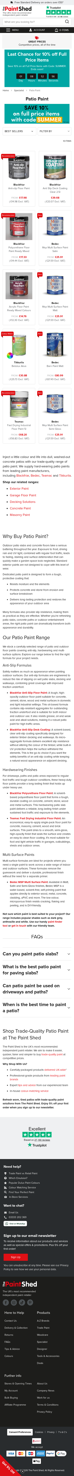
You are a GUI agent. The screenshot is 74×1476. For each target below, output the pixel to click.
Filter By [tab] (46, 131)
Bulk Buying (11, 1397)
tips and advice (27, 1085)
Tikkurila (65, 476)
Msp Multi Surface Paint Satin (55, 247)
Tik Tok (22, 1302)
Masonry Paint (20, 515)
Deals (40, 1363)
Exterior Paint (19, 489)
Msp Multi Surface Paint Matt (55, 307)
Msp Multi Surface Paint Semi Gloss (55, 425)
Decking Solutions (22, 502)
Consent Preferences (20, 1432)
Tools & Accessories (48, 1356)
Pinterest (30, 1302)
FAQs (7, 1341)
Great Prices (37, 41)
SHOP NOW (37, 68)
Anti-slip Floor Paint (19, 186)
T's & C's (62, 1432)
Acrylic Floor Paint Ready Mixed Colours (19, 307)
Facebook (6, 1302)
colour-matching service (34, 1091)
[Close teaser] (22, 1471)
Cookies (39, 1432)
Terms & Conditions (48, 1404)
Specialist (19, 90)
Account (39, 30)
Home (6, 90)
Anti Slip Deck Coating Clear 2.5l (55, 188)
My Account (11, 1390)
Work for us (43, 1397)
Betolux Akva (19, 364)
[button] (11, 1465)
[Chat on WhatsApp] (15, 1225)
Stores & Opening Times (18, 1383)
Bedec (35, 476)
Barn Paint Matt (55, 364)
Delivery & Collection (16, 1327)
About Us (42, 1383)
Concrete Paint (20, 508)
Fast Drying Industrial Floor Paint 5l (19, 425)
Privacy (50, 1432)
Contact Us (10, 1320)
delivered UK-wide (55, 1069)
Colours (8, 1356)
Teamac (46, 476)
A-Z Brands (43, 1320)
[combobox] (37, 21)
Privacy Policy (44, 1411)
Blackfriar (22, 476)
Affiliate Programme (15, 1404)
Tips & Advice (12, 1349)
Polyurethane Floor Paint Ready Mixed (19, 247)
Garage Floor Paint (23, 495)
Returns (8, 1334)
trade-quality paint (52, 1054)
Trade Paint (43, 1327)
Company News (45, 1390)
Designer (42, 1349)
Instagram (14, 1302)
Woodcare (42, 1334)
